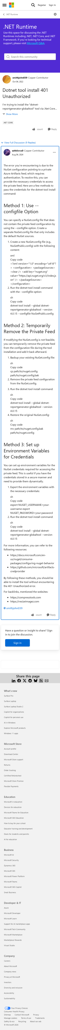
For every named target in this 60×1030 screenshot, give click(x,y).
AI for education (10, 839)
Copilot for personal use (13, 717)
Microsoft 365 (9, 871)
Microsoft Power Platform (14, 876)
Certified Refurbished (12, 775)
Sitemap (7, 1014)
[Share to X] (24, 680)
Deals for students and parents (16, 834)
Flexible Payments (11, 786)
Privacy (36, 1014)
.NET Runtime (12, 14)
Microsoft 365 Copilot (13, 887)
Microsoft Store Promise (14, 781)
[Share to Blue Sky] (35, 680)
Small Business (10, 892)
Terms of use (26, 1018)
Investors (7, 982)
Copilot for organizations (14, 712)
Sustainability (9, 998)
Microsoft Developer (12, 913)
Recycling (22, 1021)
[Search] (33, 5)
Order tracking (10, 770)
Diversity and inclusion (13, 987)
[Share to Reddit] (30, 680)
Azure (6, 908)
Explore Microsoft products (15, 728)
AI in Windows (10, 722)
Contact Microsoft (22, 1014)
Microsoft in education (13, 802)
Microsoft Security (11, 860)
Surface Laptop (10, 701)
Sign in (18, 643)
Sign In (52, 5)
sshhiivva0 (17, 150)
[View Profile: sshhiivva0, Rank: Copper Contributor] (7, 152)
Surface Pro (8, 695)
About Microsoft (10, 966)
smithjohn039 (19, 77)
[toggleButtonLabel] (55, 14)
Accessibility (9, 993)
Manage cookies (10, 1018)
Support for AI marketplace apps (17, 924)
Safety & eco (9, 1021)
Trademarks (40, 1018)
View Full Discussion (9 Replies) (20, 142)
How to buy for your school (15, 823)
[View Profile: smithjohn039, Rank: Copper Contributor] (6, 79)
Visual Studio (9, 945)
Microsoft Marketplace (13, 934)
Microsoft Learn (10, 918)
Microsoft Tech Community (14, 929)
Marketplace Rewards (13, 940)
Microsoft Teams (10, 881)
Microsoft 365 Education (14, 818)
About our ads (35, 1021)
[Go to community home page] (11, 5)
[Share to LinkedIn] (13, 680)
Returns (7, 765)
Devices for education (13, 807)
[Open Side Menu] (4, 5)
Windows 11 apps (11, 733)
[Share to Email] (46, 680)
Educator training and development (18, 828)
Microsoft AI (9, 855)
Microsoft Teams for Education (16, 812)
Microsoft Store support (13, 759)
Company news (10, 971)
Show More (12, 114)
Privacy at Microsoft (12, 977)
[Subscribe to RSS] (41, 680)
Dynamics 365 (9, 865)
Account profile (10, 749)
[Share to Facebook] (19, 680)
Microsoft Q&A (35, 43)
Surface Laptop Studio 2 (13, 706)
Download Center (11, 754)
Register (42, 5)
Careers (7, 961)
